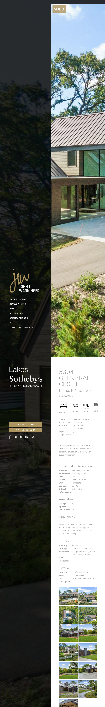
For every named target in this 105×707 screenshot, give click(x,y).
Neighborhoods (19, 318)
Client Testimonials (21, 327)
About (13, 308)
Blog (12, 323)
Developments (18, 304)
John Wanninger (25, 280)
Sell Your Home (25, 430)
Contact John (25, 424)
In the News (16, 313)
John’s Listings (18, 299)
